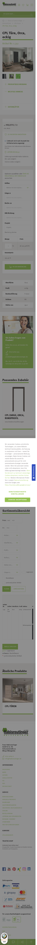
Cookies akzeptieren (17, 500)
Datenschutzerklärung (21, 480)
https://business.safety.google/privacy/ (18, 485)
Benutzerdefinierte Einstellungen (17, 493)
